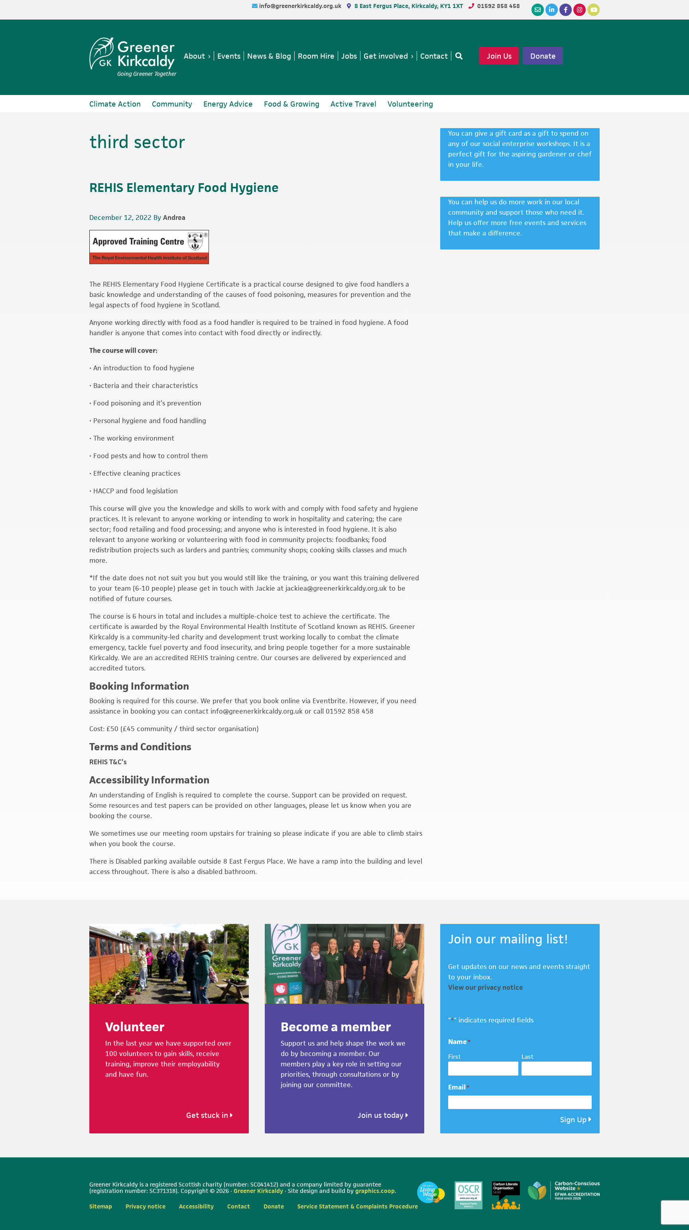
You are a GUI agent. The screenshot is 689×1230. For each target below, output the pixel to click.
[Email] (538, 10)
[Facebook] (565, 10)
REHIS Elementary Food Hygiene (184, 187)
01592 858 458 (498, 6)
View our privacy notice (485, 987)
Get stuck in (208, 1115)
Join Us (499, 56)
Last (527, 1056)
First (454, 1056)
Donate (543, 56)
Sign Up (573, 1120)
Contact (238, 1206)
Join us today (382, 1115)
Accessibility (196, 1206)
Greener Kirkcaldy (133, 53)
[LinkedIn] (551, 10)
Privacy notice (145, 1206)
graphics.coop (375, 1190)
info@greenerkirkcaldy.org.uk (301, 6)
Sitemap (100, 1206)
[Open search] (457, 55)
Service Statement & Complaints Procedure (357, 1206)
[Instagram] (579, 10)
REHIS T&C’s (108, 761)
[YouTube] (593, 10)
